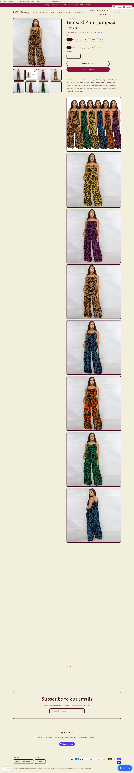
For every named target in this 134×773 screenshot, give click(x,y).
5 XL (101, 39)
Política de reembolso (43, 768)
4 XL (93, 39)
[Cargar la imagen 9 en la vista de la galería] (18, 87)
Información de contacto (84, 768)
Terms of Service (70, 737)
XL (70, 39)
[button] (110, 12)
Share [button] (70, 666)
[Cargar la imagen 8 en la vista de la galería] (56, 74)
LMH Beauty (20, 768)
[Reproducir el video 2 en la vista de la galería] (56, 87)
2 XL (77, 39)
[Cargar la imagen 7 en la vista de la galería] (43, 74)
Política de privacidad (57, 768)
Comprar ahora (88, 69)
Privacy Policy (48, 737)
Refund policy (82, 737)
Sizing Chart (59, 737)
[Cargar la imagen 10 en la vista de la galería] (31, 87)
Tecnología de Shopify (30, 768)
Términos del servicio (70, 768)
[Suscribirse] (82, 711)
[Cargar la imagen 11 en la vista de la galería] (43, 87)
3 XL (85, 39)
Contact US (93, 737)
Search (39, 737)
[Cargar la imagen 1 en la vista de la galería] (18, 74)
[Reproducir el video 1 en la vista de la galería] (31, 74)
